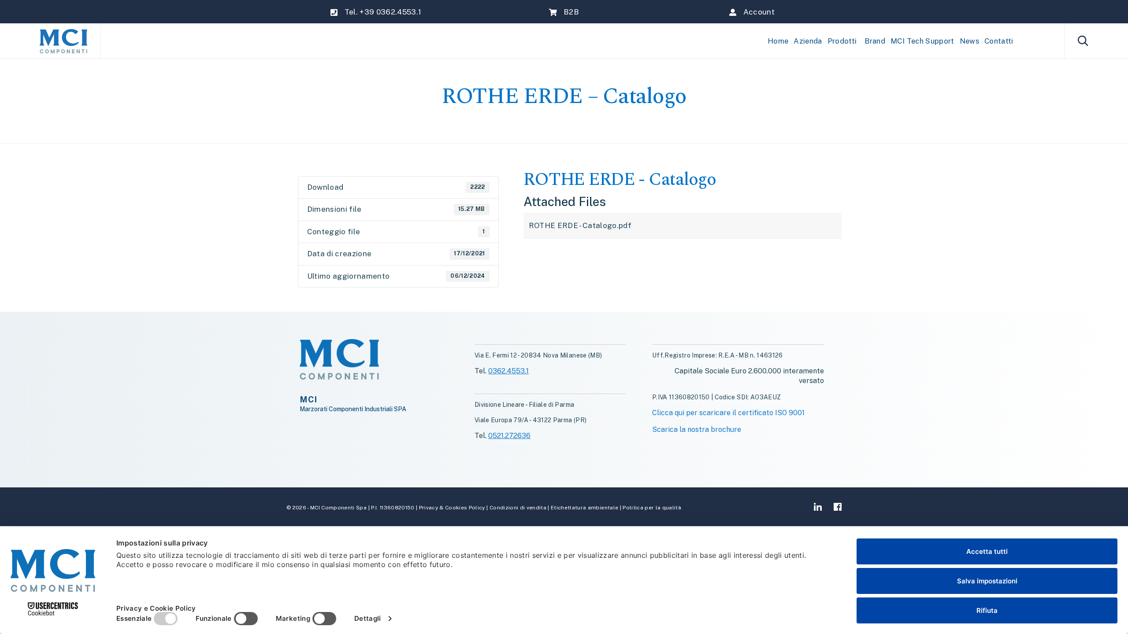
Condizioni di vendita (517, 508)
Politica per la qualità (651, 508)
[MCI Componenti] (63, 41)
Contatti (998, 41)
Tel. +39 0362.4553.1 (383, 11)
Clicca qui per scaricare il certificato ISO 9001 (728, 413)
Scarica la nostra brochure (696, 429)
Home (778, 41)
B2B (571, 11)
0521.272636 (509, 435)
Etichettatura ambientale (584, 508)
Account (759, 11)
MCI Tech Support (922, 41)
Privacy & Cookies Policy (452, 508)
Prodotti (842, 41)
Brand (875, 41)
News (969, 41)
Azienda (808, 41)
